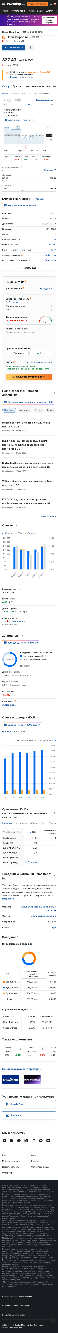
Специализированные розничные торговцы (38, 908)
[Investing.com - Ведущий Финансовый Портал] (16, 4)
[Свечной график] (5, 100)
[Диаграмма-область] (9, 100)
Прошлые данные (41, 93)
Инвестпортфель (10, 1167)
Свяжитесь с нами (40, 1167)
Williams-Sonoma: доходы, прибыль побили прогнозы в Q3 (27, 483)
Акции (6, 11)
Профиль (15, 93)
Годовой (6, 731)
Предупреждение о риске (13, 1315)
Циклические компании (43, 916)
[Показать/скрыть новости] (19, 100)
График (17, 86)
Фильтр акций (19, 11)
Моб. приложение (11, 1161)
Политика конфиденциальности (15, 1306)
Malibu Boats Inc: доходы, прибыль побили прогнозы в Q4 (26, 424)
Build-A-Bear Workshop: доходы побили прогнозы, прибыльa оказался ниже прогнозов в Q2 (25, 444)
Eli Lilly (31, 1048)
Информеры (8, 1172)
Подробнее (8, 899)
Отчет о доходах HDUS (19, 717)
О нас (34, 1155)
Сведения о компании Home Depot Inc (27, 876)
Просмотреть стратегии (21, 77)
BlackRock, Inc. (10, 1022)
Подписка (48, 170)
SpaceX (8, 1048)
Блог (4, 1155)
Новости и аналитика (37, 86)
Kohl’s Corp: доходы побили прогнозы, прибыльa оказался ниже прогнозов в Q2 (26, 501)
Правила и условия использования (17, 1297)
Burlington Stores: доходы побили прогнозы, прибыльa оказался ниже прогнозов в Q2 (27, 465)
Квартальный (21, 731)
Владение (26, 93)
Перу (53, 927)
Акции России (36, 11)
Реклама (35, 1161)
